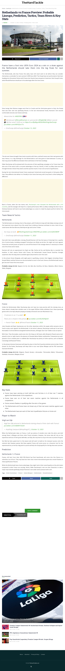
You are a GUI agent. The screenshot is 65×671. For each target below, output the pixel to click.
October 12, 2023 (30, 128)
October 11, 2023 (30, 235)
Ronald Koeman (47, 473)
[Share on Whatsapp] (58, 59)
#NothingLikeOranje (49, 122)
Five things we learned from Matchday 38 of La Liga (18, 619)
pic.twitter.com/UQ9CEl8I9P (49, 232)
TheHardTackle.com (34, 663)
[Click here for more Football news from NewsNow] (9, 515)
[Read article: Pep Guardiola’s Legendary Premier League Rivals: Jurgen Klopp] (5, 640)
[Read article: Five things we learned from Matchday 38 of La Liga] (32, 601)
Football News (20, 514)
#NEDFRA (18, 116)
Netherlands (37, 473)
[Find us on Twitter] (31, 667)
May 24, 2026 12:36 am (14, 641)
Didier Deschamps (11, 473)
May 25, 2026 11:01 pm (14, 629)
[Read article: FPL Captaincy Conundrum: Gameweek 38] (5, 634)
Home (3, 8)
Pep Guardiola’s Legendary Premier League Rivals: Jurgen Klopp (31, 639)
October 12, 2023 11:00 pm (17, 22)
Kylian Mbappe (28, 473)
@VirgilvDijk (42, 120)
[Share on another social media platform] (61, 59)
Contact (43, 654)
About (21, 654)
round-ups (8, 8)
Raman (5, 22)
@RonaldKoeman (21, 120)
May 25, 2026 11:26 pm (8, 621)
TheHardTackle (32, 2)
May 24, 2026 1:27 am (14, 635)
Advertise (27, 654)
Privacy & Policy (35, 654)
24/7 (25, 514)
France (20, 473)
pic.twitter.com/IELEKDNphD (38, 319)
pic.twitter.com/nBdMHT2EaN (14, 426)
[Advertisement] (32, 94)
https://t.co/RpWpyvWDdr (33, 122)
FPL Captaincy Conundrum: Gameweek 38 (24, 633)
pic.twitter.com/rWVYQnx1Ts (14, 124)
